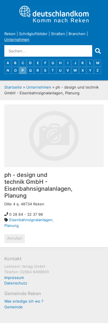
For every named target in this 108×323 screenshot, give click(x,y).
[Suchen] (98, 51)
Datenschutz (15, 283)
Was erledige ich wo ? (23, 301)
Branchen (77, 33)
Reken (10, 33)
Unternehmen (16, 39)
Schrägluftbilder (33, 33)
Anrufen (14, 238)
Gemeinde (13, 307)
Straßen (58, 33)
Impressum (14, 277)
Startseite (13, 87)
